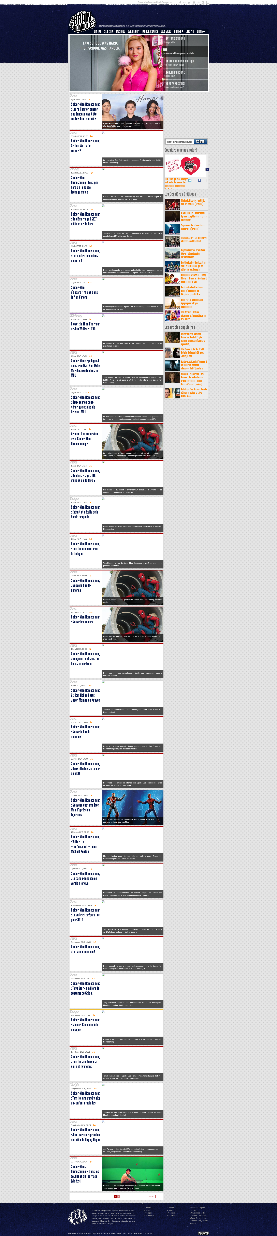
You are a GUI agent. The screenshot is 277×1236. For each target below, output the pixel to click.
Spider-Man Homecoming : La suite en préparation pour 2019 (85, 915)
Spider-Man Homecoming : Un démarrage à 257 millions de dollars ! (85, 219)
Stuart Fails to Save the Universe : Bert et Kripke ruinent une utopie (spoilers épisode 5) (193, 427)
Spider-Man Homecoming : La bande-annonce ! (85, 949)
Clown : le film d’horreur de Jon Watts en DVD (85, 326)
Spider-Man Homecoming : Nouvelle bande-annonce (85, 585)
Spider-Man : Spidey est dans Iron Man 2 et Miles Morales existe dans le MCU (85, 368)
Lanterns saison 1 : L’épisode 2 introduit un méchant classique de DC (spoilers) (194, 454)
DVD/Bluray (134, 31)
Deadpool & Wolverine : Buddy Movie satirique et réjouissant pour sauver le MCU (194, 367)
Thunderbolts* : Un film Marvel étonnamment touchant (194, 328)
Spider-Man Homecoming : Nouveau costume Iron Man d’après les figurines (85, 807)
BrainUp (178, 31)
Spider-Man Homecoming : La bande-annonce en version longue (85, 878)
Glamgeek (191, 41)
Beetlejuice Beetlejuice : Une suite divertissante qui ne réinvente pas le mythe (193, 355)
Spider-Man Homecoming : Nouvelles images (85, 619)
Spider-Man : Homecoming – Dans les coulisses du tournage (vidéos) (85, 1173)
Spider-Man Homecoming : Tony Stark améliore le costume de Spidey (85, 988)
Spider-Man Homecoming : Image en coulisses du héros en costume (85, 658)
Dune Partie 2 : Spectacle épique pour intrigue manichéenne (192, 392)
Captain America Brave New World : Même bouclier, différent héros (193, 342)
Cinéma (97, 31)
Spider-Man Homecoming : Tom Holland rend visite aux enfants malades (85, 1098)
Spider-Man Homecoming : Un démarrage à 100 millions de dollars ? (85, 475)
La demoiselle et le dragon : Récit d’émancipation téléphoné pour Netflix (192, 379)
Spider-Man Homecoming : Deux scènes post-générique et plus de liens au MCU (85, 404)
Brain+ (201, 31)
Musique (120, 31)
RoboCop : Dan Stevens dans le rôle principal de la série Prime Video (194, 481)
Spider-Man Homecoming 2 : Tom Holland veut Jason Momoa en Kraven (85, 695)
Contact (194, 1223)
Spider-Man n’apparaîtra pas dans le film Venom (84, 292)
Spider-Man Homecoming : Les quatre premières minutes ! (85, 255)
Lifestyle (190, 31)
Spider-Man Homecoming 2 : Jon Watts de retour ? (85, 145)
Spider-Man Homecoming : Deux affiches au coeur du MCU (85, 768)
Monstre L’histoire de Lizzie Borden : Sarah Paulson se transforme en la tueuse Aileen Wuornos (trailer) (192, 468)
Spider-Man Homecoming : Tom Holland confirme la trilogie (85, 548)
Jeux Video (166, 31)
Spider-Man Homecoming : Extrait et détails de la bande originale (85, 512)
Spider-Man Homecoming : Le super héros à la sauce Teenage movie (84, 184)
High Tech (191, 46)
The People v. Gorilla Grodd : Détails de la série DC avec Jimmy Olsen (193, 441)
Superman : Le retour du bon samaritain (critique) (193, 315)
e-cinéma (99, 46)
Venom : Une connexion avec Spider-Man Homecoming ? (84, 438)
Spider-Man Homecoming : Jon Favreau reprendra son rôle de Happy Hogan (85, 1134)
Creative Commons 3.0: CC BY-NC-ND (139, 1233)
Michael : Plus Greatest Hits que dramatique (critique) (193, 291)
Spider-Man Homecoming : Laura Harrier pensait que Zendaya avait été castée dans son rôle (85, 111)
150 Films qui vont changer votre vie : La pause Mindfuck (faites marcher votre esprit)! (176, 273)
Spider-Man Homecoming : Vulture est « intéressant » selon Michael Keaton (85, 844)
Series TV (108, 31)
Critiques (99, 36)
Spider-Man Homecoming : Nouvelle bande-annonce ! (85, 731)
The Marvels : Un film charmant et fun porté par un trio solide (193, 404)
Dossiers (99, 41)
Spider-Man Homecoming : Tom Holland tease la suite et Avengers (85, 1061)
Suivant (151, 1196)
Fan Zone (202, 36)
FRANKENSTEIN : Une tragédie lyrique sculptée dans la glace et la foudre (194, 305)
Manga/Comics (150, 31)
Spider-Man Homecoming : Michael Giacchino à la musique (85, 1025)
